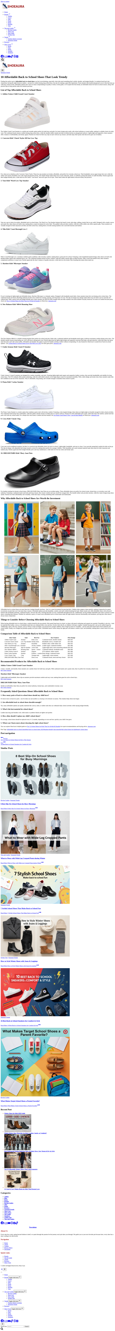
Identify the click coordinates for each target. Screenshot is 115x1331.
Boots (9, 46)
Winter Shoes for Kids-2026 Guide (14, 1113)
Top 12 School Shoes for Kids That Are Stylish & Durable (23, 301)
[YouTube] (9, 57)
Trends (6, 1259)
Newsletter (33, 1227)
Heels (9, 49)
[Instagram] (7, 57)
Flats (9, 48)
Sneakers (10, 52)
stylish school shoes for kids (67, 729)
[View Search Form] (2, 59)
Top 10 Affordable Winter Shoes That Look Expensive (20, 1169)
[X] (5, 57)
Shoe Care (11, 31)
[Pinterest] (17, 57)
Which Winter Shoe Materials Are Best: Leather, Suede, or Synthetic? (25, 1133)
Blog (5, 1198)
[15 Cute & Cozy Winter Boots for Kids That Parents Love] (17, 1187)
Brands (6, 1201)
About (6, 1244)
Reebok (10, 24)
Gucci (9, 17)
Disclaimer (7, 1249)
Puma (9, 22)
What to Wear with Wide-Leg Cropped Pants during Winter (23, 858)
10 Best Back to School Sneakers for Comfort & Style (16, 743)
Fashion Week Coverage (15, 39)
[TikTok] (11, 57)
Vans (9, 26)
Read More (18, 808)
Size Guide (11, 33)
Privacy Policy (8, 1248)
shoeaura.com (52, 301)
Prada (9, 21)
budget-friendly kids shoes (51, 729)
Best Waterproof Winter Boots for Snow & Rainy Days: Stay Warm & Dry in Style (29, 1151)
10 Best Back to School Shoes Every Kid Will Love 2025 (24, 343)
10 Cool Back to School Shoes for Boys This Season (16, 739)
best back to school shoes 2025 (34, 729)
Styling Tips (11, 34)
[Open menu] (2, 70)
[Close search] (2, 1324)
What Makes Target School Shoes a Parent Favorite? (20, 1101)
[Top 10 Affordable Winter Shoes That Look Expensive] (17, 1167)
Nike (9, 19)
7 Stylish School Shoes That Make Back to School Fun (21, 908)
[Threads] (14, 57)
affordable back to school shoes (16, 729)
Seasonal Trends (12, 40)
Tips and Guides (5, 855)
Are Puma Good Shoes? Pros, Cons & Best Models (68, 415)
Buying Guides (12, 30)
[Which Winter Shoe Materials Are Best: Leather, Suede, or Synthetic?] (17, 1131)
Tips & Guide (8, 1258)
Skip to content (5, 1)
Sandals (10, 51)
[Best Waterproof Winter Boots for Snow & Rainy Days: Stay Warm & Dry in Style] (17, 1149)
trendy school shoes (82, 729)
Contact (6, 1246)
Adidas (10, 16)
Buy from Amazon (6, 670)
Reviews (6, 42)
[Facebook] (2, 57)
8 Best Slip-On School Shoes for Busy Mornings (18, 804)
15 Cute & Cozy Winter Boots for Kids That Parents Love (22, 1189)
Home (6, 12)
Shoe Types (7, 1212)
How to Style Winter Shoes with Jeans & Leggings (19, 961)
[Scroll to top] (2, 1270)
